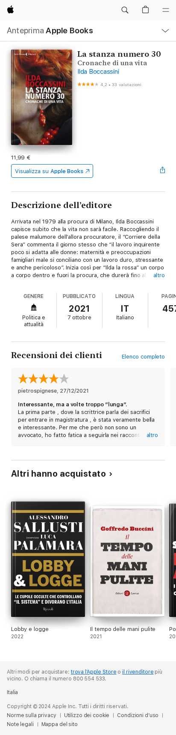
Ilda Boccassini (98, 71)
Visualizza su (49, 171)
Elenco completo (143, 356)
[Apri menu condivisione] (162, 171)
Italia (12, 692)
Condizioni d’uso (137, 715)
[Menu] (165, 10)
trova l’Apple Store (94, 672)
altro (159, 275)
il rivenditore (137, 672)
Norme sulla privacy (31, 715)
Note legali (20, 724)
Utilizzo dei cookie (87, 715)
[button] (124, 10)
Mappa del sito (59, 724)
